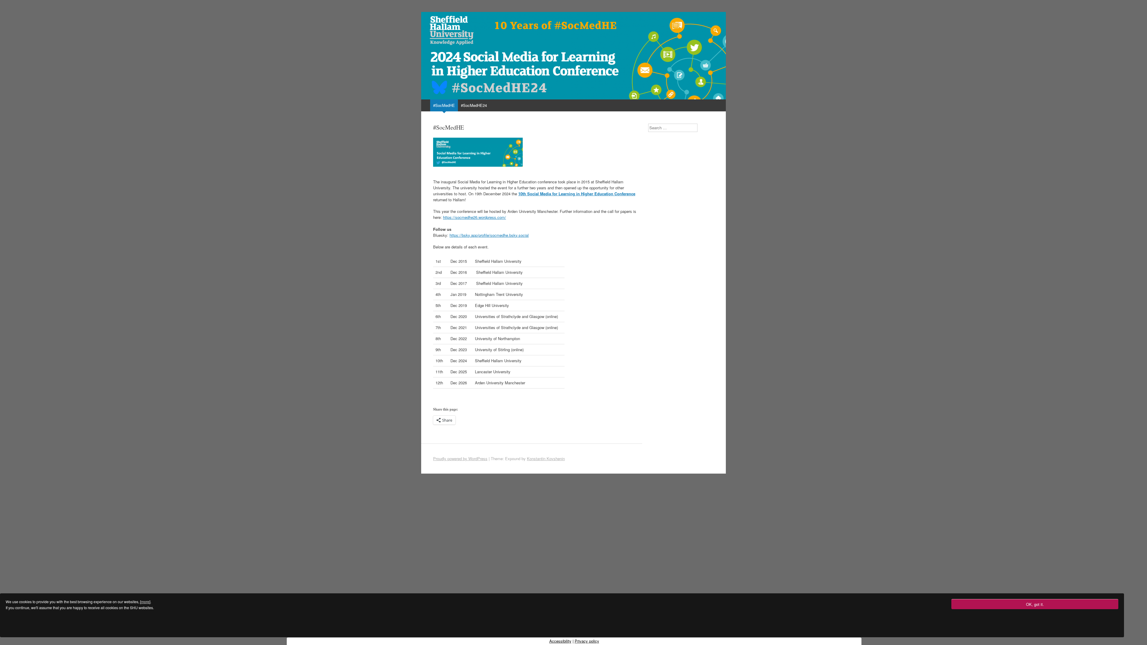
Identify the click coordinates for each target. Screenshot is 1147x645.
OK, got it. (1035, 604)
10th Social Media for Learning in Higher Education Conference (576, 193)
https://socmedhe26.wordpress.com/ (474, 217)
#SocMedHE (444, 105)
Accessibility (560, 641)
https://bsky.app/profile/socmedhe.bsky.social (489, 235)
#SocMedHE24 (474, 105)
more (145, 601)
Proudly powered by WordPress (460, 458)
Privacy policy (587, 641)
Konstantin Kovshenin (546, 458)
